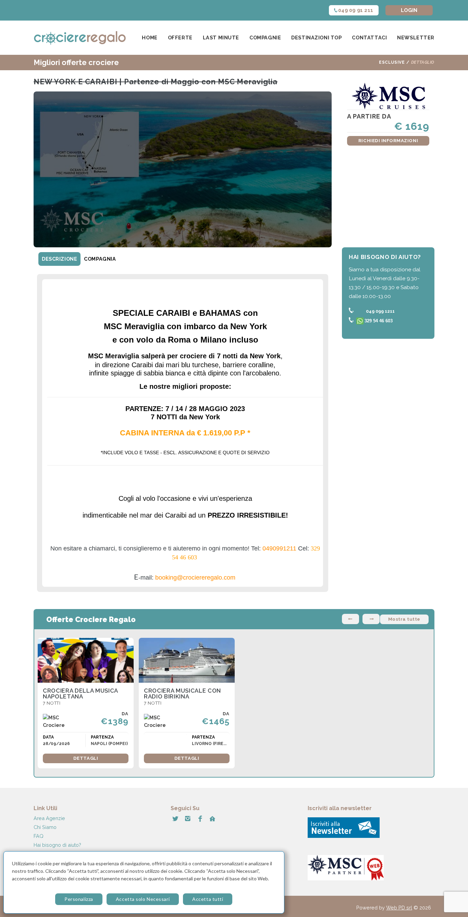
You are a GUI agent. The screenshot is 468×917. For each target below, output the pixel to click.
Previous (350, 619)
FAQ (39, 836)
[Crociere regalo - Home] (80, 38)
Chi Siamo (45, 827)
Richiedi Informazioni (388, 140)
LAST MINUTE (221, 37)
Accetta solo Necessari (143, 899)
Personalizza (78, 899)
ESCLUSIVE (392, 62)
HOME (149, 37)
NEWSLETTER (415, 37)
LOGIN (409, 10)
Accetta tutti (207, 899)
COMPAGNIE (265, 37)
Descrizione (59, 259)
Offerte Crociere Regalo (91, 619)
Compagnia (100, 259)
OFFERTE (180, 37)
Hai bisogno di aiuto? (57, 845)
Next (371, 619)
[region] (143, 882)
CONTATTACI (369, 37)
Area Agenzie (49, 818)
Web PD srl (399, 907)
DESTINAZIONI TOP (316, 37)
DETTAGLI (85, 758)
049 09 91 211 (356, 10)
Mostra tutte (404, 619)
